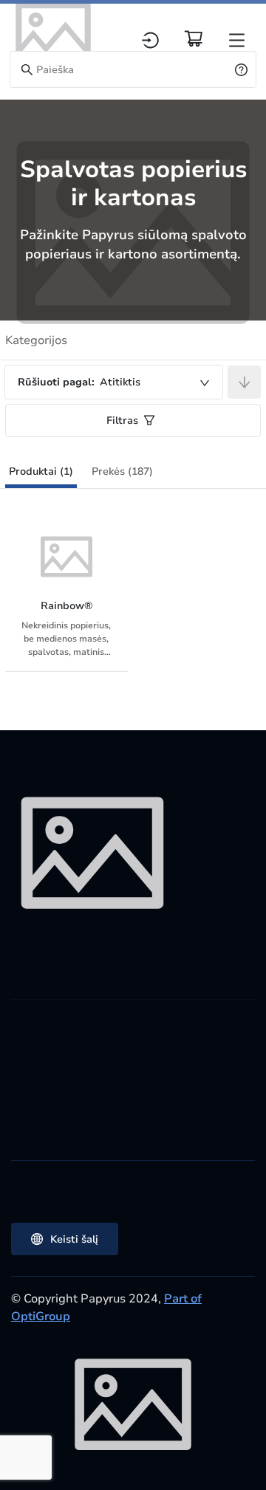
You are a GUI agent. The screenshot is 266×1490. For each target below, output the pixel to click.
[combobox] (113, 382)
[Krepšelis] (193, 38)
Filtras (122, 420)
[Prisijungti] (150, 40)
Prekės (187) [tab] (122, 471)
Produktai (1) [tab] (41, 471)
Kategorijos (36, 340)
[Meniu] (236, 40)
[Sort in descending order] (244, 382)
